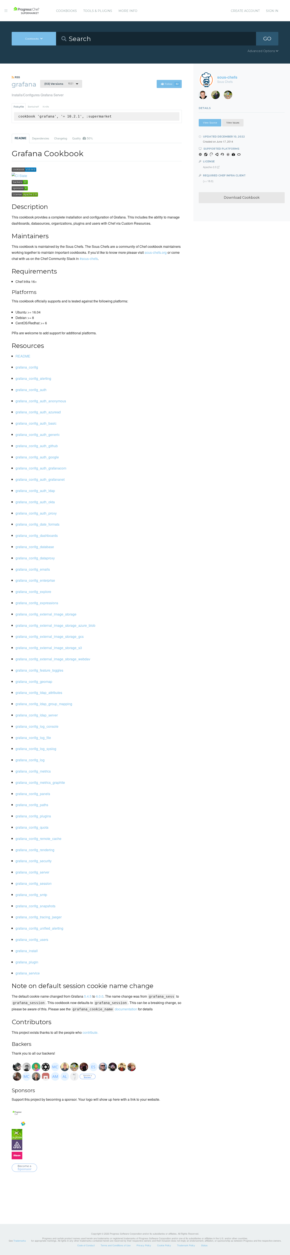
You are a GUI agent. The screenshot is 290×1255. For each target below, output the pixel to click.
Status (204, 1245)
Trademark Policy (186, 1245)
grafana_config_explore (33, 591)
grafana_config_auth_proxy (36, 513)
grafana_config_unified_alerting (39, 928)
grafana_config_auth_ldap (35, 490)
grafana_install (26, 950)
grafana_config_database (34, 546)
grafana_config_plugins (33, 816)
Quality (82, 138)
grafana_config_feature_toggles (39, 670)
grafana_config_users (31, 939)
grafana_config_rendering (34, 849)
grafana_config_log (30, 759)
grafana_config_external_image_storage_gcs (49, 636)
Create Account (245, 11)
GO (267, 38)
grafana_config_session (33, 883)
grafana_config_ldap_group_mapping (43, 703)
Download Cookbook (242, 198)
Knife (46, 106)
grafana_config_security (33, 860)
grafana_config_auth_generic (37, 434)
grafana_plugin (26, 962)
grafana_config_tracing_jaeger (38, 917)
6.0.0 (99, 996)
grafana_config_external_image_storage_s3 (48, 647)
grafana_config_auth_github (36, 445)
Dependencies (40, 138)
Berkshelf (33, 106)
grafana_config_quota (31, 827)
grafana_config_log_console (36, 726)
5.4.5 (88, 996)
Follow (172, 83)
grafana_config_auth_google (37, 457)
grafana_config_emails (32, 569)
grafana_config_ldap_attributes (38, 692)
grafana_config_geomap (33, 681)
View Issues (232, 122)
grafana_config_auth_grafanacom (40, 468)
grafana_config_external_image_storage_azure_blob (55, 625)
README (21, 138)
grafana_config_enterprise (35, 580)
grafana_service (27, 973)
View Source (210, 122)
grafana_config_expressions (36, 602)
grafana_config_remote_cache (38, 838)
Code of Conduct (86, 1245)
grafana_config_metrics (33, 771)
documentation (105, 1009)
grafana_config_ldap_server (36, 715)
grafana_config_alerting (33, 378)
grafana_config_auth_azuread (38, 412)
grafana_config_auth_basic (35, 423)
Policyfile (19, 106)
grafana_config (26, 367)
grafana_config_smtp (31, 894)
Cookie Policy (164, 1245)
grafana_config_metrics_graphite (40, 782)
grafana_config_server (32, 872)
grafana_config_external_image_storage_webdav (52, 659)
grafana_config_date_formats (37, 524)
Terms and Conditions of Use (116, 1245)
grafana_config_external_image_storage (45, 614)
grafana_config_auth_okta (35, 501)
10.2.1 (58, 83)
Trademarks (19, 1240)
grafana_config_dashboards (36, 535)
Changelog (60, 138)
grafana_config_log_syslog (35, 748)
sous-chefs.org (156, 252)
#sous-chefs (89, 258)
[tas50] (229, 96)
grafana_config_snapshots (35, 905)
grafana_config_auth (30, 389)
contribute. (90, 1032)
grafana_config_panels (32, 793)
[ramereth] (204, 96)
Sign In (272, 11)
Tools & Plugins (97, 11)
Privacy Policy (144, 1245)
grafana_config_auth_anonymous (40, 400)
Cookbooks (66, 11)
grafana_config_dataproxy (35, 558)
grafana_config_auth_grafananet (40, 479)
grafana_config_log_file (33, 737)
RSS (17, 77)
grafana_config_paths (31, 804)
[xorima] (217, 96)
